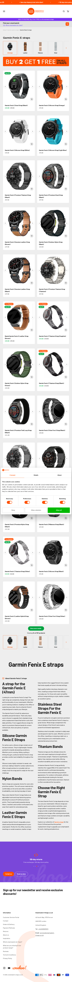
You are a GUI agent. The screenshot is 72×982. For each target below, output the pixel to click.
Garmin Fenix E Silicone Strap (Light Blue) (53, 150)
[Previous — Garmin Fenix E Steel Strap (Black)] (5, 86)
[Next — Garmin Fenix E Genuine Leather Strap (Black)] (32, 270)
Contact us (8, 874)
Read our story (21, 874)
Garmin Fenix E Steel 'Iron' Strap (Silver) (52, 616)
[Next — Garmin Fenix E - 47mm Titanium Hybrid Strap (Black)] (66, 458)
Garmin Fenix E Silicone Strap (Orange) (52, 105)
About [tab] (59, 475)
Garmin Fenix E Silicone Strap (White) (17, 150)
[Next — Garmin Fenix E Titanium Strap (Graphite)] (66, 317)
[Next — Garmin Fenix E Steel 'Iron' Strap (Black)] (66, 411)
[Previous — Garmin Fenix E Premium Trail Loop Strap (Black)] (5, 411)
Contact (5, 921)
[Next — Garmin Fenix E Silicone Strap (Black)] (66, 552)
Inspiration (6, 938)
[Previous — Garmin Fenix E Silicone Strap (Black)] (39, 552)
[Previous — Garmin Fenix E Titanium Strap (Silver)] (5, 552)
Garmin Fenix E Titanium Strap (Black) (51, 383)
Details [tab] (36, 475)
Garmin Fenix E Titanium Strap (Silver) (17, 571)
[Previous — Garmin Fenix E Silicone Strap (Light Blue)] (39, 131)
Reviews (6, 951)
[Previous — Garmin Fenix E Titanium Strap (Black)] (39, 364)
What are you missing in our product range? (12, 947)
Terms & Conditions (9, 955)
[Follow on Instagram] (4, 968)
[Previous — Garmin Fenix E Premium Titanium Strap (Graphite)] (5, 458)
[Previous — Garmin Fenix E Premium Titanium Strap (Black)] (5, 176)
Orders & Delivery (9, 924)
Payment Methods (9, 928)
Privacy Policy (7, 958)
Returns (5, 931)
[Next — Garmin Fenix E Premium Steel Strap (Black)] (66, 176)
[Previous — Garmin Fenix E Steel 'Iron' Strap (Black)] (39, 411)
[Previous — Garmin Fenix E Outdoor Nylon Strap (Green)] (5, 364)
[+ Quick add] (31, 99)
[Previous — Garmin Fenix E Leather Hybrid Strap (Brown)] (5, 597)
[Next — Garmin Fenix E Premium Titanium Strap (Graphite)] (32, 458)
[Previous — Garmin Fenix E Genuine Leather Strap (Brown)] (5, 223)
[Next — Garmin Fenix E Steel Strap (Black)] (32, 86)
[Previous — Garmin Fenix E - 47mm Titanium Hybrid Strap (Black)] (39, 458)
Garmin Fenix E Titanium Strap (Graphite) (52, 336)
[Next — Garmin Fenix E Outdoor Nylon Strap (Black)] (66, 223)
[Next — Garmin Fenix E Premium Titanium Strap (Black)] (32, 176)
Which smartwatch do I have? (14, 25)
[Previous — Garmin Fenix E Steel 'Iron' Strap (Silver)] (39, 597)
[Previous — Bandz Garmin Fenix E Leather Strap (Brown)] (5, 317)
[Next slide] (66, 48)
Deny (13, 510)
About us (6, 935)
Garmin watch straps (13, 30)
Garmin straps (59, 822)
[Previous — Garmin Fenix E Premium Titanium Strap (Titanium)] (39, 270)
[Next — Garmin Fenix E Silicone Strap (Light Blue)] (66, 131)
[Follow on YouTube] (9, 968)
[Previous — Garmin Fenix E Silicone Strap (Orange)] (39, 86)
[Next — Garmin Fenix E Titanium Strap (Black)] (66, 364)
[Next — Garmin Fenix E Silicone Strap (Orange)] (66, 86)
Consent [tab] (12, 475)
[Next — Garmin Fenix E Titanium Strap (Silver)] (32, 552)
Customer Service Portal (11, 917)
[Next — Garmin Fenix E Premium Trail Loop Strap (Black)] (32, 411)
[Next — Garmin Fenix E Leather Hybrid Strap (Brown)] (32, 597)
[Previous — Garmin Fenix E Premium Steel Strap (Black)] (39, 176)
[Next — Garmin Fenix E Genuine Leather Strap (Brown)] (32, 223)
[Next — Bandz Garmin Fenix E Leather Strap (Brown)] (32, 317)
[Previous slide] (5, 48)
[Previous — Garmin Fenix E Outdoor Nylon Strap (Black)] (39, 223)
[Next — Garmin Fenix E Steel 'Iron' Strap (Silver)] (66, 597)
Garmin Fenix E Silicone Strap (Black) (51, 571)
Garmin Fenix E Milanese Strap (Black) (51, 524)
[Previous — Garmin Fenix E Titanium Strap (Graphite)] (39, 317)
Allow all (59, 510)
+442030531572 (43, 929)
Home (4, 30)
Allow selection (36, 510)
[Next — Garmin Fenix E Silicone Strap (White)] (32, 131)
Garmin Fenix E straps (26, 30)
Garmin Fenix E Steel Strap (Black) (16, 105)
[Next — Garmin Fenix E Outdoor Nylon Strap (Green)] (32, 364)
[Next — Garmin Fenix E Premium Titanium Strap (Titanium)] (66, 270)
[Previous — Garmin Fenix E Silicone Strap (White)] (5, 131)
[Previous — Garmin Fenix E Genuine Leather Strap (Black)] (5, 270)
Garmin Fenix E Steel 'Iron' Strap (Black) (52, 430)
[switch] (27, 502)
